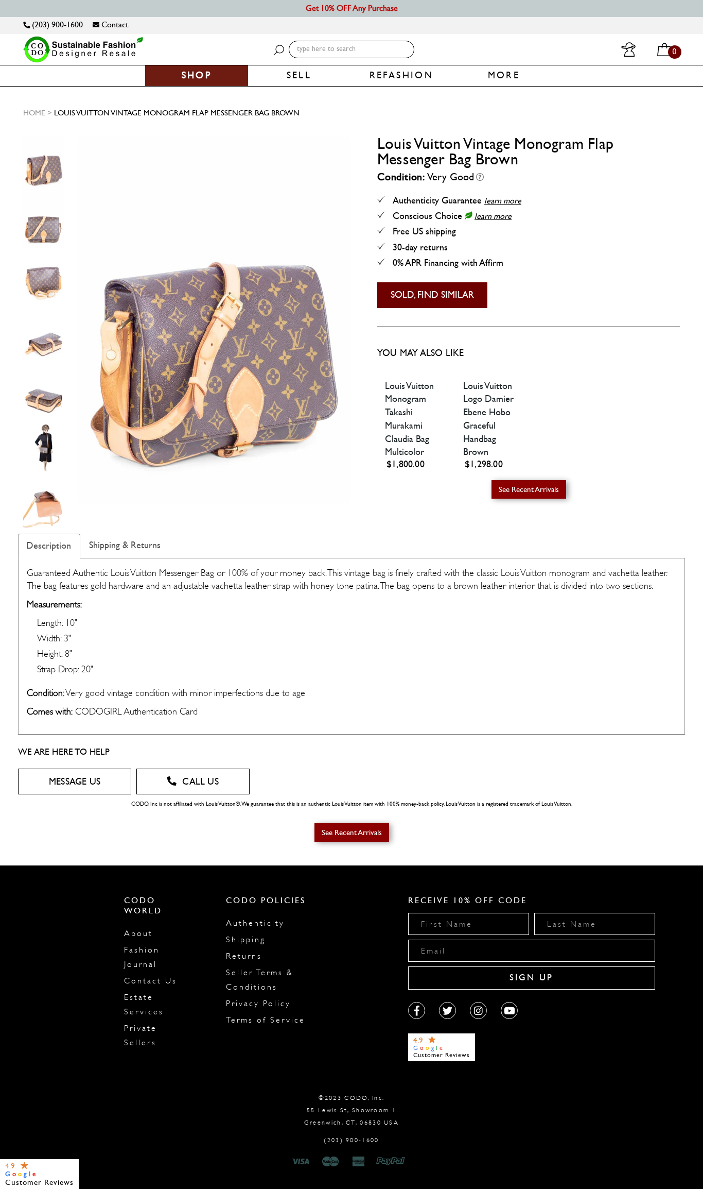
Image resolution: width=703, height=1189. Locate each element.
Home (34, 112)
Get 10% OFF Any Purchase (352, 8)
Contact (113, 24)
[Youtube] (509, 1010)
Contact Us (150, 981)
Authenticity (255, 923)
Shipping (246, 939)
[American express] (359, 1161)
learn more (502, 201)
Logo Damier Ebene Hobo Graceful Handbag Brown (488, 425)
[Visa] (302, 1161)
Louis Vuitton (409, 386)
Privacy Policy (258, 1003)
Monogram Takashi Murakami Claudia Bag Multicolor (407, 425)
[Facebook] (416, 1010)
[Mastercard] (330, 1161)
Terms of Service (265, 1020)
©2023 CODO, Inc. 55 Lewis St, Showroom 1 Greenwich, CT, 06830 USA (351, 1110)
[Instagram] (478, 1010)
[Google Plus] (447, 1010)
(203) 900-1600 (56, 24)
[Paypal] (392, 1161)
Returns (244, 956)
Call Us (200, 781)
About (138, 933)
